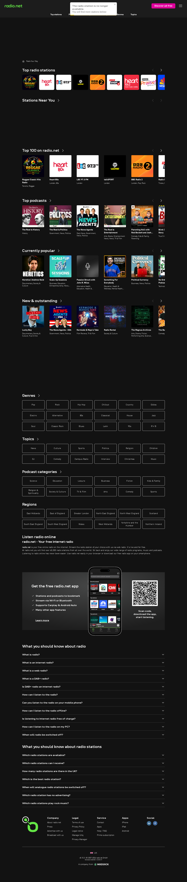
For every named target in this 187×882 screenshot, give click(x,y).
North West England (129, 513)
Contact (100, 823)
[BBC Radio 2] (97, 82)
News (33, 448)
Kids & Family (153, 481)
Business (105, 481)
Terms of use (78, 823)
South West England (57, 524)
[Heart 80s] (46, 82)
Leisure (81, 481)
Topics (134, 15)
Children (154, 448)
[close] (115, 4)
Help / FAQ (102, 831)
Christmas (129, 459)
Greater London (81, 513)
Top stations (56, 15)
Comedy (57, 459)
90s (129, 426)
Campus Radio (81, 459)
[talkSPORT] (80, 82)
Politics (105, 448)
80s (81, 416)
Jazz (154, 416)
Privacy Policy (78, 827)
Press (49, 827)
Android (125, 831)
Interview (105, 459)
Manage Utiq (77, 835)
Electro (33, 416)
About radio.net (54, 823)
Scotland (153, 513)
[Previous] (152, 68)
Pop (33, 405)
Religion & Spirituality (33, 491)
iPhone (125, 823)
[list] (93, 82)
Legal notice (77, 831)
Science (33, 481)
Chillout (105, 405)
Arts (106, 492)
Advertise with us (55, 831)
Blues (81, 426)
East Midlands (33, 513)
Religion (129, 448)
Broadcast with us (55, 835)
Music (153, 459)
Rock (57, 405)
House (130, 416)
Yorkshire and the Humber (129, 524)
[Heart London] (131, 82)
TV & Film (81, 492)
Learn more (42, 620)
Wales (81, 524)
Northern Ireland (154, 524)
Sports (81, 448)
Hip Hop (81, 405)
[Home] (23, 61)
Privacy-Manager (79, 839)
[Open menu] (180, 6)
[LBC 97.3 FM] (63, 82)
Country (129, 405)
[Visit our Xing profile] (155, 823)
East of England (57, 513)
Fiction (129, 481)
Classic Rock (57, 426)
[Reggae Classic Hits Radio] (29, 82)
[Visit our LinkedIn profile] (149, 823)
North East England (105, 513)
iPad (124, 827)
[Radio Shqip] (114, 82)
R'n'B (153, 426)
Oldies (154, 405)
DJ (33, 459)
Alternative (57, 416)
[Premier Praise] (148, 82)
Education (57, 481)
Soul (33, 426)
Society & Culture (57, 492)
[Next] (161, 68)
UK (95, 853)
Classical (105, 416)
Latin (105, 426)
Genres (120, 15)
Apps (99, 827)
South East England (33, 524)
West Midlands (105, 524)
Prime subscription (105, 835)
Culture (57, 448)
